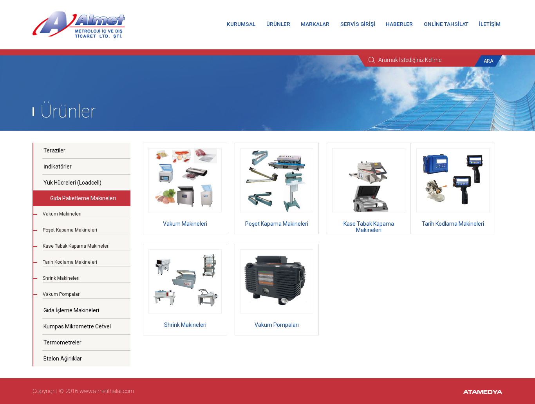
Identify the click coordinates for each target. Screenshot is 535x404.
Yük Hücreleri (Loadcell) (72, 182)
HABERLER (399, 24)
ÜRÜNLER (278, 24)
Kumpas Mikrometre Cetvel (77, 326)
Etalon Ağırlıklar (62, 358)
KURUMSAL (241, 24)
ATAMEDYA (482, 392)
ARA (488, 61)
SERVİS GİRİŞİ (357, 24)
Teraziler (54, 150)
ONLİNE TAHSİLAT (446, 24)
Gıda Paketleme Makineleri (83, 198)
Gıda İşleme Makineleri (71, 310)
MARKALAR (315, 24)
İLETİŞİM (490, 24)
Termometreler (62, 342)
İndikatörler (57, 166)
